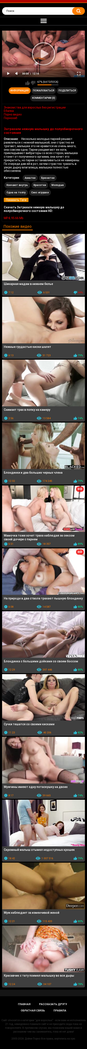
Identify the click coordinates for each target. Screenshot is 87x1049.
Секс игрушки (40, 192)
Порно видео (13, 114)
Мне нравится (27, 83)
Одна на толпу (16, 192)
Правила (59, 1010)
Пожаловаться (43, 90)
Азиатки (30, 177)
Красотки (40, 185)
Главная (24, 1004)
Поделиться (67, 90)
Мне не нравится (33, 83)
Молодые (58, 185)
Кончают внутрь (17, 185)
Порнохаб (10, 118)
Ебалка (9, 110)
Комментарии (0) (43, 97)
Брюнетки (47, 177)
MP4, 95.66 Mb (13, 218)
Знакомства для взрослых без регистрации (35, 107)
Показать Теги (16, 200)
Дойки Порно (32, 1038)
